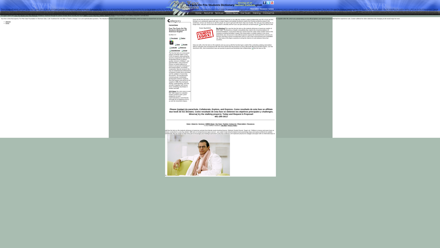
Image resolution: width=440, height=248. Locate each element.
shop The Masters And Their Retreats (25, 16)
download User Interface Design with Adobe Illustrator (353, 14)
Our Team (245, 12)
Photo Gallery (254, 9)
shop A (301, 11)
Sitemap (8, 22)
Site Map (224, 125)
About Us (208, 12)
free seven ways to (34, 14)
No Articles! (220, 28)
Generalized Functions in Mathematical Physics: (16, 11)
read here (359, 11)
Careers (271, 9)
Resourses (263, 9)
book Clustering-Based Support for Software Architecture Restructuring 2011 (78, 9)
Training (256, 12)
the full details (151, 9)
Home (188, 124)
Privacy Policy (232, 125)
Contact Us (268, 12)
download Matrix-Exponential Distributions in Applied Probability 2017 (340, 12)
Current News (173, 25)
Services (219, 12)
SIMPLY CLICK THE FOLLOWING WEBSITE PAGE (99, 16)
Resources (250, 124)
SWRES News (232, 12)
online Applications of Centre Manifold (65, 12)
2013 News (172, 91)
